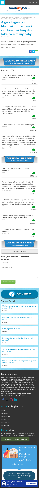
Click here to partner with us (15, 439)
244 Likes (33, 223)
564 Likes (33, 119)
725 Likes (33, 101)
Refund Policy (6, 422)
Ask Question (23, 293)
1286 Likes (34, 82)
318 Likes (33, 176)
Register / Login (33, 2)
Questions (9, 17)
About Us (5, 413)
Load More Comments (19, 251)
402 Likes (33, 152)
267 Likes (33, 210)
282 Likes (33, 194)
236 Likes (33, 237)
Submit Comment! (8, 282)
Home (3, 17)
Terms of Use (6, 416)
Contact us (5, 425)
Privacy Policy (6, 419)
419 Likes (33, 130)
